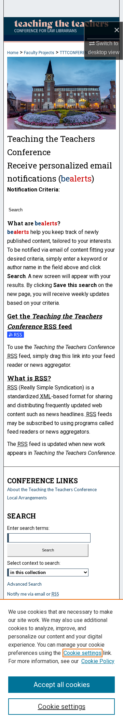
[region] (61, 661)
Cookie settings (82, 653)
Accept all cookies (61, 685)
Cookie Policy (97, 661)
